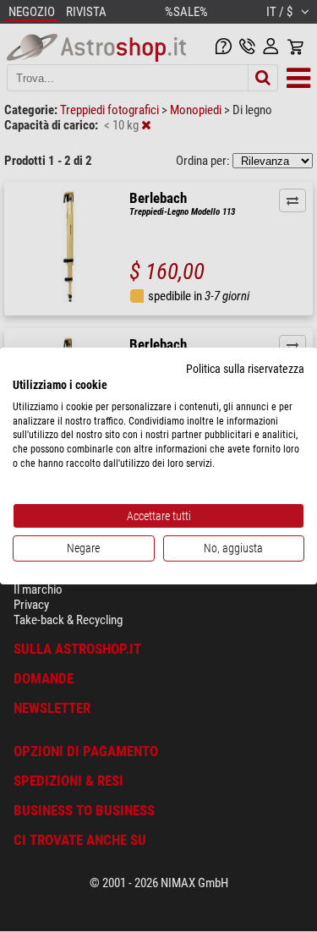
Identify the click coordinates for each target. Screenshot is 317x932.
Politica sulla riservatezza (245, 369)
